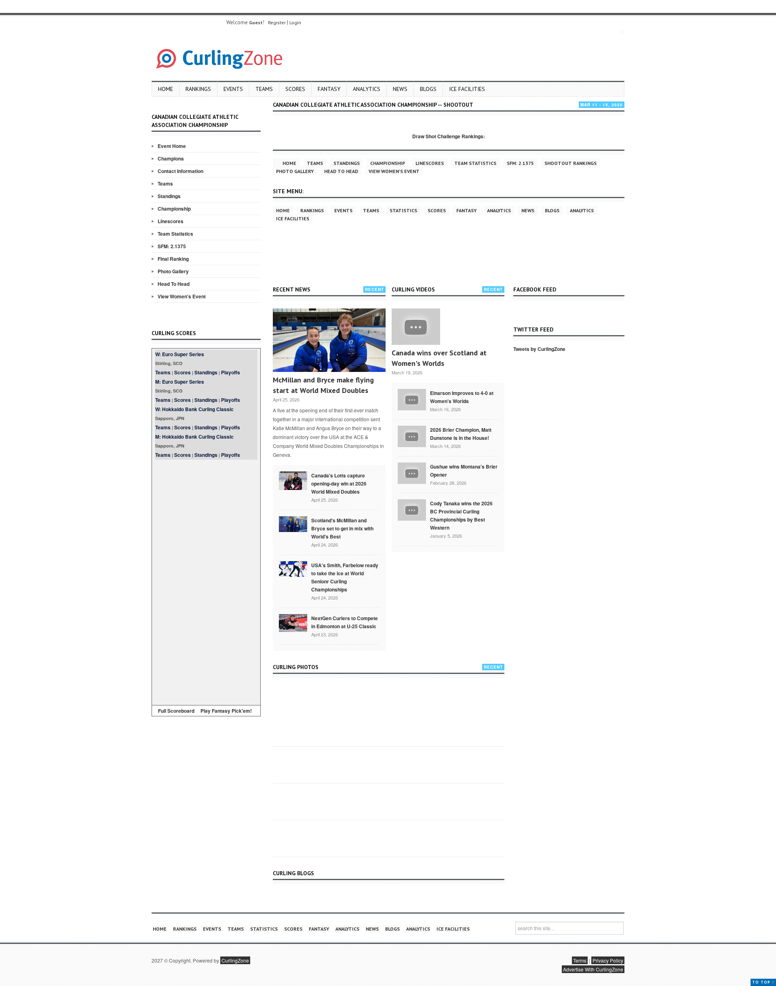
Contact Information (180, 171)
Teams (264, 89)
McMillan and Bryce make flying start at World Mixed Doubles (323, 385)
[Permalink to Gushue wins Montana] (412, 472)
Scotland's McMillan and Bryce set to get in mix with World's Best (342, 528)
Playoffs (230, 372)
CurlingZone (235, 960)
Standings (169, 196)
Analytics (366, 89)
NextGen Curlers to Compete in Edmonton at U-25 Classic (344, 622)
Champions (171, 158)
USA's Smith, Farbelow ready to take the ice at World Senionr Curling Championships (344, 577)
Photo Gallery (173, 271)
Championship (174, 208)
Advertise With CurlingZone (593, 969)
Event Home (172, 146)
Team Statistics (175, 233)
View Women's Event (182, 296)
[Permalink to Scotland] (293, 523)
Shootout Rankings (570, 163)
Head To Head (174, 283)
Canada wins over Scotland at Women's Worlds (439, 358)
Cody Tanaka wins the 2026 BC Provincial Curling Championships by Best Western (461, 515)
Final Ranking (173, 258)
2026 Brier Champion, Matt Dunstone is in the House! (460, 433)
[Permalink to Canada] (293, 479)
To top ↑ (763, 982)
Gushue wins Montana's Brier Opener (464, 470)
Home (165, 89)
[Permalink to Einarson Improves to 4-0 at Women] (412, 398)
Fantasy (329, 89)
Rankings (198, 89)
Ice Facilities (467, 89)
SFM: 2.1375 (172, 246)
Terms (579, 960)
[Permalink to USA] (293, 568)
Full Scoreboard (176, 710)
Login (295, 22)
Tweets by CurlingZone (539, 349)
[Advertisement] (206, 581)
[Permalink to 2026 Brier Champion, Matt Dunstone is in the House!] (412, 435)
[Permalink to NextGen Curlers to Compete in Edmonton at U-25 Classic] (293, 622)
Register (277, 22)
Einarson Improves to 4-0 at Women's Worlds (461, 397)
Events (233, 89)
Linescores (170, 221)
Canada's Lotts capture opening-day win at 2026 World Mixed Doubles (339, 483)
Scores (295, 89)
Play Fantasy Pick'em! (226, 710)
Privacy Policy (608, 960)
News (400, 89)
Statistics (403, 210)
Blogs (428, 89)
